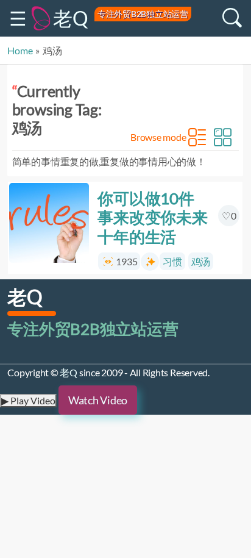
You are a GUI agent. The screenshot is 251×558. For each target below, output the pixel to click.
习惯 (173, 261)
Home (19, 50)
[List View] (197, 137)
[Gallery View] (223, 137)
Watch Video (97, 400)
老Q (70, 18)
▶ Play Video (28, 400)
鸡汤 (201, 261)
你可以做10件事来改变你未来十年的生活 (153, 217)
